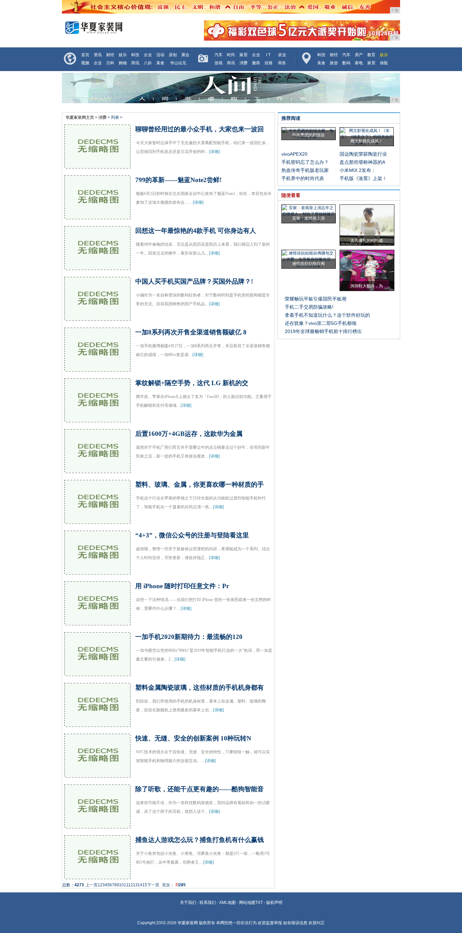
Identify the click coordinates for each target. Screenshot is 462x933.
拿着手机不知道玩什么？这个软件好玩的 (327, 315)
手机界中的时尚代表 (302, 178)
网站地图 (247, 902)
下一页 (153, 885)
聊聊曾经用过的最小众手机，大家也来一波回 (199, 129)
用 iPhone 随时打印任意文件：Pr (182, 586)
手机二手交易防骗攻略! (309, 307)
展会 (185, 54)
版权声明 (274, 902)
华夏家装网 (188, 922)
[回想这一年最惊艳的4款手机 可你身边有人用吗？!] (97, 267)
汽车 (218, 54)
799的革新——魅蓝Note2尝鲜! (178, 179)
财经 (110, 54)
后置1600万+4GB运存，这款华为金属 (188, 433)
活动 (160, 54)
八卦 (148, 63)
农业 (282, 54)
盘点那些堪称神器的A (362, 162)
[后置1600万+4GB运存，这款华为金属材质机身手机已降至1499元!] (97, 470)
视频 (85, 63)
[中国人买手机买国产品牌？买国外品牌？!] (97, 317)
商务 (282, 63)
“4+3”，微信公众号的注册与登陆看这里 (192, 535)
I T (268, 54)
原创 (173, 54)
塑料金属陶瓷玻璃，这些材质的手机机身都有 (199, 687)
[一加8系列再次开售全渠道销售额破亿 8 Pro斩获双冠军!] (97, 368)
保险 (384, 63)
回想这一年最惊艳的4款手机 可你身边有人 (195, 230)
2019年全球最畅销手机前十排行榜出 (323, 331)
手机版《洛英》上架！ (363, 178)
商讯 (135, 63)
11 (126, 885)
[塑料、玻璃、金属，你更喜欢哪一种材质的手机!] (97, 520)
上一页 (92, 885)
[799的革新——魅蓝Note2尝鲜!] (97, 216)
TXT (259, 902)
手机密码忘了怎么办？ (305, 162)
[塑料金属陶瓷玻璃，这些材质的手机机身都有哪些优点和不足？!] (97, 723)
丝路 (268, 63)
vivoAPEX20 (294, 154)
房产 (359, 54)
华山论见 (178, 63)
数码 (346, 63)
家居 (243, 54)
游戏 (218, 63)
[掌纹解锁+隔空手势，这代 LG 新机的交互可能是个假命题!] (97, 419)
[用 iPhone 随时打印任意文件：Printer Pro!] (97, 622)
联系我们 (208, 902)
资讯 (98, 54)
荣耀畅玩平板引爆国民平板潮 (315, 299)
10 (121, 885)
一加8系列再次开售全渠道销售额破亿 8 (191, 332)
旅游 (334, 63)
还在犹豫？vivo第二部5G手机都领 (320, 323)
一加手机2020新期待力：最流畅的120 (188, 636)
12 (130, 885)
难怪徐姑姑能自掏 (308, 263)
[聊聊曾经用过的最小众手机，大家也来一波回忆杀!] (97, 165)
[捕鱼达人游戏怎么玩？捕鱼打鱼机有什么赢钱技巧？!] (97, 876)
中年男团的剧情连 (308, 135)
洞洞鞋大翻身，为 (366, 286)
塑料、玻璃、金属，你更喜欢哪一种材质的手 (199, 484)
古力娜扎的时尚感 (366, 240)
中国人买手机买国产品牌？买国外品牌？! (194, 281)
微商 (256, 63)
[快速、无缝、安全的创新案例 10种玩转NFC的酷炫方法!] (97, 774)
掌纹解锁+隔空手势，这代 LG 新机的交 (191, 382)
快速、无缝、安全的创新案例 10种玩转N (193, 738)
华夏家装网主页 (80, 117)
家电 (359, 63)
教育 (371, 54)
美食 (160, 63)
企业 (148, 54)
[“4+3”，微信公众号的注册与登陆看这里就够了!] (97, 571)
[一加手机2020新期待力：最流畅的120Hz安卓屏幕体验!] (97, 673)
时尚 (231, 54)
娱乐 (123, 54)
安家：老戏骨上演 (308, 218)
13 (135, 885)
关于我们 (188, 902)
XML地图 (227, 902)
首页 (85, 54)
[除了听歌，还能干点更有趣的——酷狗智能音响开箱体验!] (97, 825)
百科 (110, 63)
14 (140, 885)
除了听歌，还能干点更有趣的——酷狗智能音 (199, 789)
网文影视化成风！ (366, 141)
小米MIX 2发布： (358, 170)
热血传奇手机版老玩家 (305, 170)
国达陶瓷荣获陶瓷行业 (363, 154)
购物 (123, 63)
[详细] (214, 151)
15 (144, 885)
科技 (135, 54)
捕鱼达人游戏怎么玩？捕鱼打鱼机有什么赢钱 (199, 839)
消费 (243, 63)
